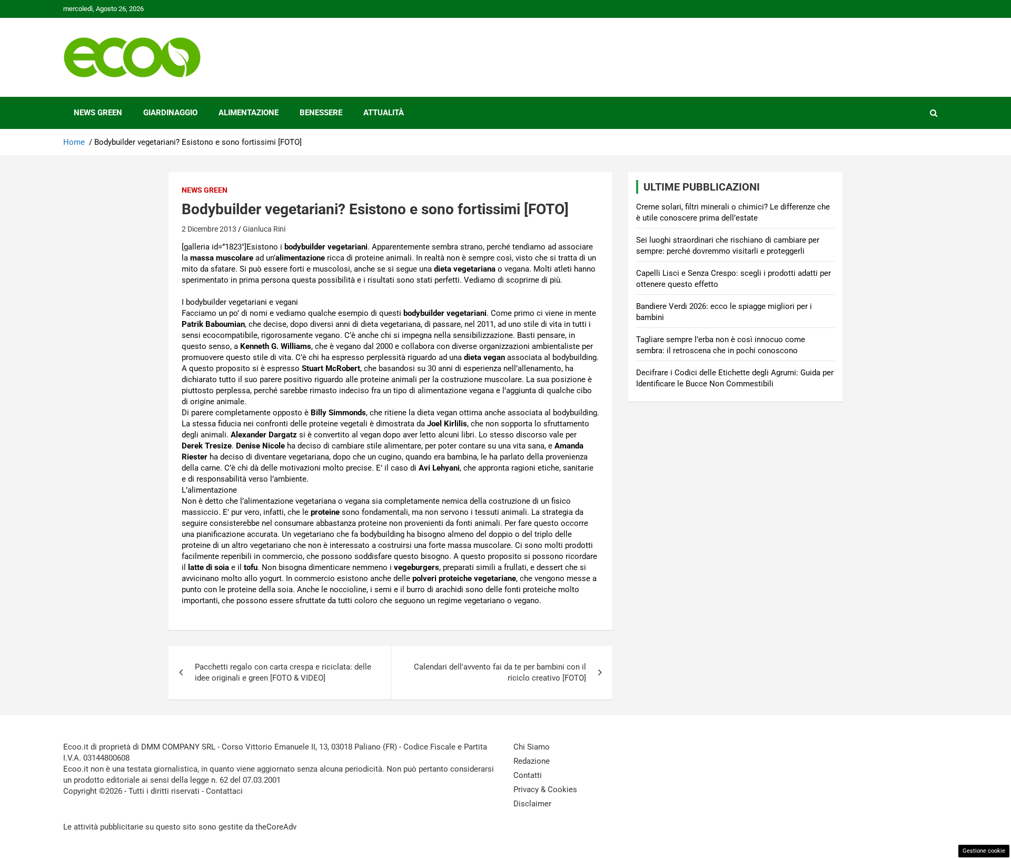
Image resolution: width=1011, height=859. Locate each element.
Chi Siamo (531, 747)
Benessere (321, 112)
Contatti (527, 775)
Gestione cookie (984, 850)
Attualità (383, 112)
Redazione (531, 761)
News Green (98, 112)
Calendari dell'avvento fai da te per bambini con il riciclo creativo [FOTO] (500, 672)
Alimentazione (249, 112)
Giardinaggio (170, 112)
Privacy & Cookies (545, 789)
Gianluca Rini (264, 229)
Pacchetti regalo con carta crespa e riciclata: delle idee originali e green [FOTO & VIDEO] (283, 672)
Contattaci (224, 791)
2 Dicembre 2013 (209, 229)
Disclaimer (532, 803)
